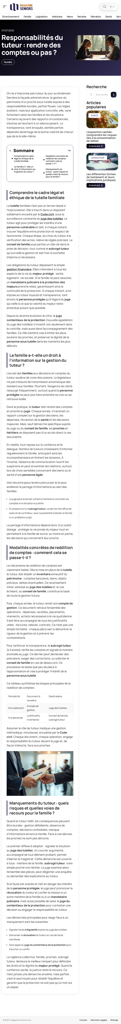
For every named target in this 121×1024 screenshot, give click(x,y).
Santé (94, 115)
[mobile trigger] (5, 6)
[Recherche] (105, 6)
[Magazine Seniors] (21, 6)
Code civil (47, 214)
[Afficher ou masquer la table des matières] (52, 150)
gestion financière (19, 269)
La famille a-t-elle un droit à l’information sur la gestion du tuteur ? (25, 169)
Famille (8, 62)
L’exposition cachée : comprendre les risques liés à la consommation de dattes (101, 136)
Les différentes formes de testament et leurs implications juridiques (101, 177)
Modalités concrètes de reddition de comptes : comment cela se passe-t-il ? (57, 160)
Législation (97, 157)
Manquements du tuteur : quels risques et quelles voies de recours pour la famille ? (57, 173)
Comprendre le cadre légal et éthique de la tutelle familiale (24, 158)
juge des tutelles (52, 219)
